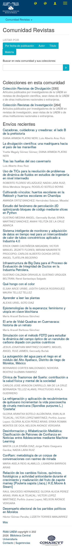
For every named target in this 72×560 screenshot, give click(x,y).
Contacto (8, 543)
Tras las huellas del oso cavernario (27, 161)
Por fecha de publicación (19, 45)
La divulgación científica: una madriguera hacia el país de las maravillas (35, 145)
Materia (9, 52)
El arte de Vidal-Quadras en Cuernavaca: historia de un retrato (31, 323)
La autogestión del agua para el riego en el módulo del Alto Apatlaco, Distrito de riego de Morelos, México (34, 359)
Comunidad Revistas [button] (18, 19)
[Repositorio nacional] (52, 540)
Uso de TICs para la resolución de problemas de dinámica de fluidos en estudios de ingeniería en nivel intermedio (36, 174)
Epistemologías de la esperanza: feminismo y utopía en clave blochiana (34, 310)
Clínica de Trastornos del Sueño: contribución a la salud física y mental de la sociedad (35, 379)
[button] (35, 3)
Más (5, 522)
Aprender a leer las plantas (21, 297)
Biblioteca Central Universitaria (17, 537)
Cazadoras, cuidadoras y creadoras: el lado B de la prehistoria (34, 131)
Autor (42, 45)
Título (52, 45)
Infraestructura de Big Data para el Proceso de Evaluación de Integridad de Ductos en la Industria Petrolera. (35, 266)
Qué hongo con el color (19, 283)
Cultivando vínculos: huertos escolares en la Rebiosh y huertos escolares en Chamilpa (33, 194)
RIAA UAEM (10, 531)
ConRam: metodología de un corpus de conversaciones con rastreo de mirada (29, 457)
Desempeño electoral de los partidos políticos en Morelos (34, 510)
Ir (66, 67)
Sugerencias (23, 543)
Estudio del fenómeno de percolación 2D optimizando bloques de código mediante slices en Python (35, 209)
